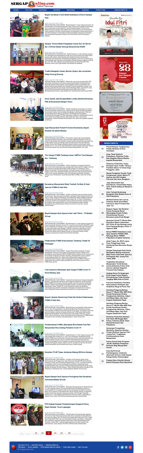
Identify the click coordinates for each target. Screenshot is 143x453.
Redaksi (21, 447)
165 (69, 433)
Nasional (71, 10)
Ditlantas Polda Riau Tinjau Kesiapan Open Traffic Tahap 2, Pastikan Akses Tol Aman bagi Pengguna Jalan (118, 167)
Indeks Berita (121, 10)
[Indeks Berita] (19, 10)
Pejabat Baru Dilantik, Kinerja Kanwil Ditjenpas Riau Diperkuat (119, 361)
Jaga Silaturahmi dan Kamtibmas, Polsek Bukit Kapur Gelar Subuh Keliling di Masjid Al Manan (119, 186)
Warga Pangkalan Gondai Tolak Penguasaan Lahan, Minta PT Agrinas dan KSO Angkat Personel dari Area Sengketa (118, 176)
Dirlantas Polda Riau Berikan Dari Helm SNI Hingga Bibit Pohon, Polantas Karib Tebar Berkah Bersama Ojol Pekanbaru (117, 321)
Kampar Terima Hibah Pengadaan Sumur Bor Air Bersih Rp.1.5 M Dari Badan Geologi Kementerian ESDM (68, 45)
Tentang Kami (69, 447)
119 (61, 433)
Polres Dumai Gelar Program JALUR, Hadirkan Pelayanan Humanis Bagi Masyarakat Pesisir (117, 345)
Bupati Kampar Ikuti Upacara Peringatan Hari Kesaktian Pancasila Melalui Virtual (68, 378)
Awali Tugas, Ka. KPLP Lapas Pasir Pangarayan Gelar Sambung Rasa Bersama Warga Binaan (119, 244)
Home (15, 10)
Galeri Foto (23, 445)
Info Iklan (82, 447)
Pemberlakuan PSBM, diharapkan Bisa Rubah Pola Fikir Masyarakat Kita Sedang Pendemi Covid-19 (68, 326)
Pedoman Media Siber (50, 447)
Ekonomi (43, 10)
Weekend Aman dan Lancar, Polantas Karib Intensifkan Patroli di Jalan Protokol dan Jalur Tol (117, 203)
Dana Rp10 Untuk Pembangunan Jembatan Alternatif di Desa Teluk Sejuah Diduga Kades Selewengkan (118, 354)
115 (36, 433)
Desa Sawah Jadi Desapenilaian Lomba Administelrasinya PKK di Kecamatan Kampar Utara (69, 100)
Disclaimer (33, 447)
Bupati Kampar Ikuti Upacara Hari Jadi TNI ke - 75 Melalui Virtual (68, 214)
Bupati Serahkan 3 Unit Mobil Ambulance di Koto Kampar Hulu (68, 16)
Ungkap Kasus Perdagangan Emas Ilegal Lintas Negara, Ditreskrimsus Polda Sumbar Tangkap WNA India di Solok (117, 276)
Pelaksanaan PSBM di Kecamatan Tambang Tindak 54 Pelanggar (67, 242)
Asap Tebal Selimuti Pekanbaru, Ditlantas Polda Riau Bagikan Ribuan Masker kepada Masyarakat (117, 157)
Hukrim (56, 10)
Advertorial (37, 445)
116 (42, 433)
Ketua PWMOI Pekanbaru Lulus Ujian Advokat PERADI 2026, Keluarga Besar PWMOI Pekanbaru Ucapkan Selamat (118, 235)
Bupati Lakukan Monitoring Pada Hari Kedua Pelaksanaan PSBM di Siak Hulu (69, 298)
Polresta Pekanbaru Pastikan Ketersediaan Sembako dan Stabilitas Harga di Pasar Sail (118, 285)
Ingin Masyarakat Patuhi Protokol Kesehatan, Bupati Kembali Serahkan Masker (67, 129)
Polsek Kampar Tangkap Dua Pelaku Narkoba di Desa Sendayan (117, 149)
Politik (28, 10)
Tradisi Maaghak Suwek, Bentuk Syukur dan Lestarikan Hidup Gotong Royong (68, 72)
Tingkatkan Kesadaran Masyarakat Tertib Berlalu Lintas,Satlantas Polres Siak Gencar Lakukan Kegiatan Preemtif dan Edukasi (117, 266)
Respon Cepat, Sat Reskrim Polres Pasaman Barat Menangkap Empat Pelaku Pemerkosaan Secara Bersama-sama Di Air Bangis (117, 213)
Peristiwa (100, 10)
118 (55, 433)
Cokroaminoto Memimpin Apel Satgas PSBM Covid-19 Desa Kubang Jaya (67, 271)
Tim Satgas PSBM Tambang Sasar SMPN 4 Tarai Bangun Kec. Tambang (69, 156)
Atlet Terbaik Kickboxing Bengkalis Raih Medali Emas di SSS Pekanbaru (118, 194)
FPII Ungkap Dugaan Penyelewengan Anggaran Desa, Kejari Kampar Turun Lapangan (67, 405)
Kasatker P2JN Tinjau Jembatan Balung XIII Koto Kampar (68, 352)
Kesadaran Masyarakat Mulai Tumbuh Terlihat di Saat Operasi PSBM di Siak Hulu (67, 185)
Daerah (85, 10)
